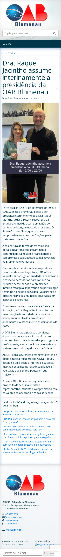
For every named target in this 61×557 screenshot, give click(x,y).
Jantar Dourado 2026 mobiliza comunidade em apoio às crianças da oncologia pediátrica (28, 451)
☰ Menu (7, 44)
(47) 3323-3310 (11, 514)
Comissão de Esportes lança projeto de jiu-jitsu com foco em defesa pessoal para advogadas (28, 435)
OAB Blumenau (12, 520)
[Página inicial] (26, 15)
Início (4, 53)
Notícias (12, 53)
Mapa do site (13, 530)
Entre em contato (13, 517)
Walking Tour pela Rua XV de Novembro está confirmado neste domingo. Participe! (27, 428)
